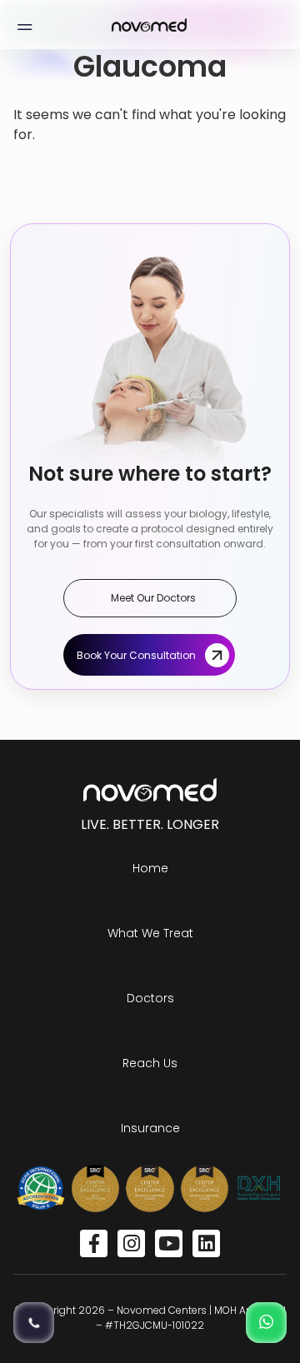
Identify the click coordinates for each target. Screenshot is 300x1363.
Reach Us (150, 1063)
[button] (24, 24)
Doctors (150, 998)
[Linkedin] (206, 1243)
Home (150, 868)
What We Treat (150, 933)
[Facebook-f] (94, 1243)
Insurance (150, 1128)
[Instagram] (131, 1243)
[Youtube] (168, 1243)
